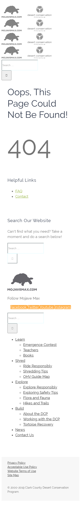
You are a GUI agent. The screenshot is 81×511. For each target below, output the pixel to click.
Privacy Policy (16, 462)
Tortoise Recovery (38, 424)
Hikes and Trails (36, 403)
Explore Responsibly (40, 387)
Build (19, 408)
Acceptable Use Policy (22, 467)
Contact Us (24, 435)
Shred (20, 361)
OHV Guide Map (36, 376)
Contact (21, 196)
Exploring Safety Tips (40, 392)
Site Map (13, 475)
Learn (20, 339)
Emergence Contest (40, 345)
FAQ (18, 191)
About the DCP (35, 414)
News (20, 430)
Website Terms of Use (21, 471)
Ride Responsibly (37, 366)
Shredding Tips (35, 371)
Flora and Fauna (36, 398)
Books (28, 355)
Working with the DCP (41, 419)
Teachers (30, 350)
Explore (21, 382)
